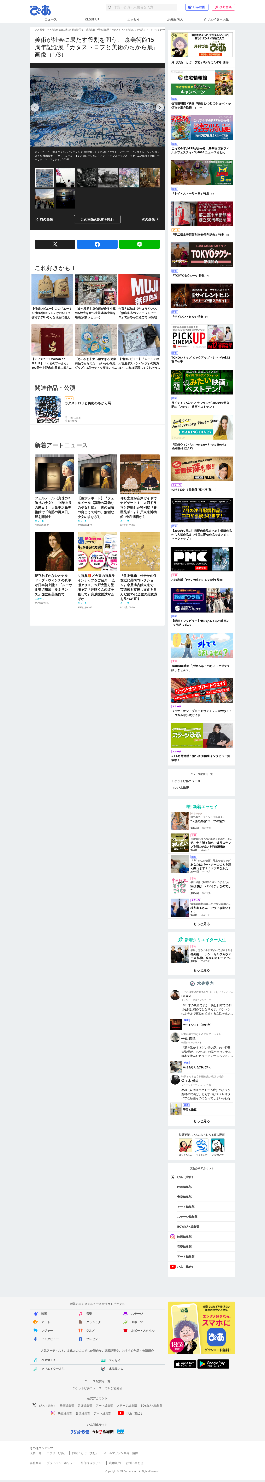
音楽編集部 (184, 1197)
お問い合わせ (134, 1463)
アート (45, 1322)
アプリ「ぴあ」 (57, 1453)
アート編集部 (186, 1207)
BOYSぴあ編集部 (188, 1226)
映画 (44, 1313)
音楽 (89, 1313)
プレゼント (93, 1339)
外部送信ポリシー (92, 1463)
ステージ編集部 (187, 1217)
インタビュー (50, 1339)
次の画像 (148, 219)
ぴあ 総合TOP (42, 29)
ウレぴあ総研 (180, 787)
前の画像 (46, 219)
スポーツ (137, 1322)
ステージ (137, 1313)
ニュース (51, 19)
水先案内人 (175, 19)
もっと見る (201, 924)
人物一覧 (35, 1453)
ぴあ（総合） (186, 1177)
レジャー (47, 1330)
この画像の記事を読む (97, 219)
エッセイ (133, 19)
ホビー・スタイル (142, 1330)
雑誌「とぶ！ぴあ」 (85, 1453)
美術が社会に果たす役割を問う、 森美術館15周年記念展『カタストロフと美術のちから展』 (99, 29)
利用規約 (115, 1463)
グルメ (90, 1330)
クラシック (93, 1322)
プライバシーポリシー (61, 1463)
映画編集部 (184, 1187)
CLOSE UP (92, 19)
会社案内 (35, 1463)
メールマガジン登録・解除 (120, 1453)
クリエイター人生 (216, 19)
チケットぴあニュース (185, 781)
